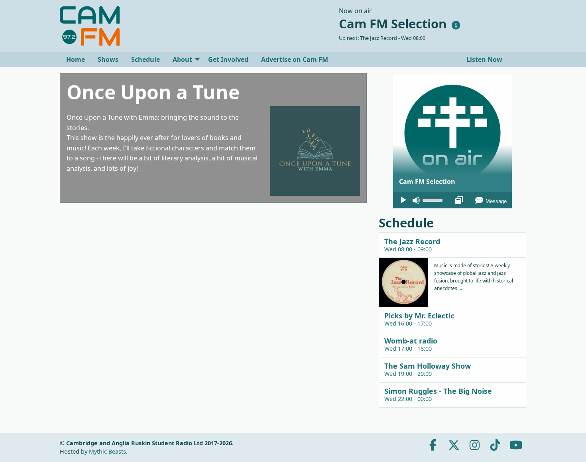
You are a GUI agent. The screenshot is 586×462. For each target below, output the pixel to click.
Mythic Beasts (107, 451)
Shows (108, 59)
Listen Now (483, 59)
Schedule (145, 59)
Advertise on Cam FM (294, 59)
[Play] (403, 200)
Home (75, 59)
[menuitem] (75, 59)
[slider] (434, 199)
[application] (452, 200)
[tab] (452, 244)
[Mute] (416, 200)
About (182, 59)
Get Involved (228, 59)
